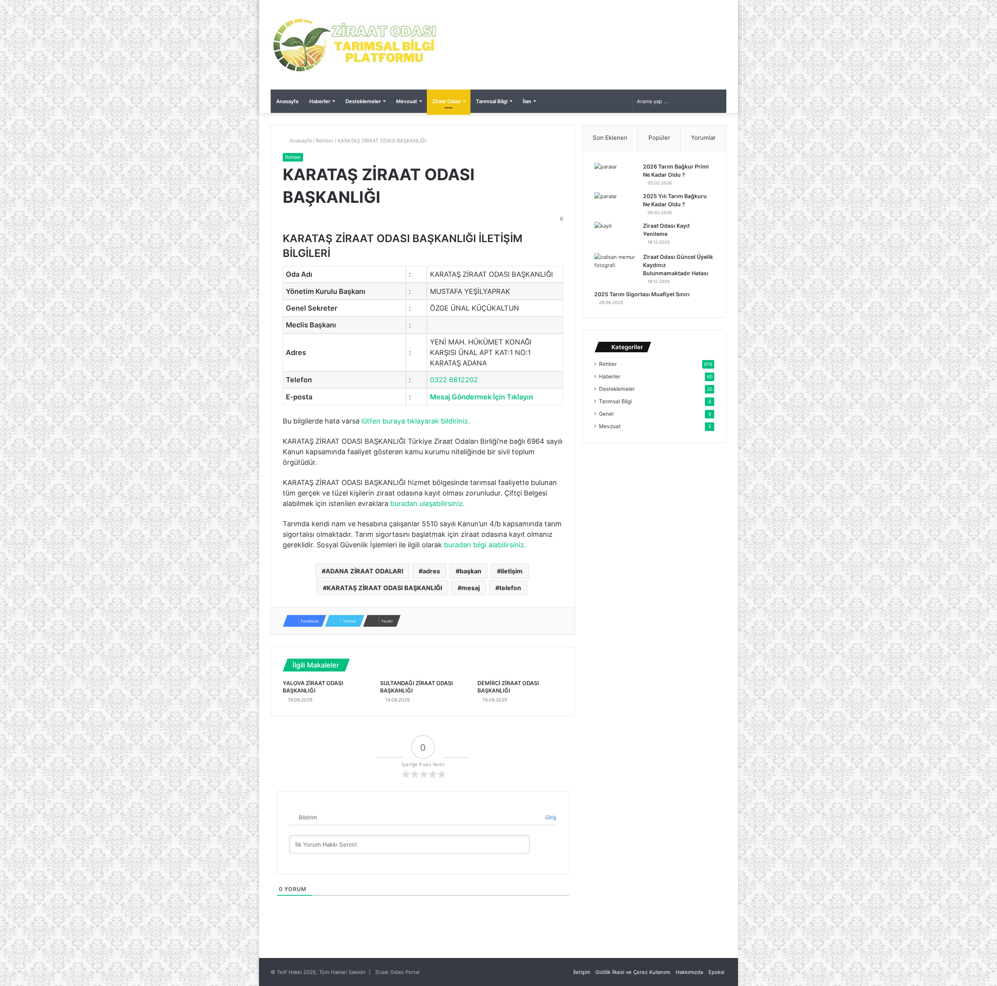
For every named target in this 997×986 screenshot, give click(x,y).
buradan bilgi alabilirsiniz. (485, 545)
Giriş (550, 817)
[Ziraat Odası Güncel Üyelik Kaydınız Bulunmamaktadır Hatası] (615, 267)
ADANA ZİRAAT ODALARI (364, 571)
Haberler (319, 101)
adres (431, 571)
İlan (527, 101)
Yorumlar (703, 137)
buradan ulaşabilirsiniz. (427, 503)
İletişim (581, 972)
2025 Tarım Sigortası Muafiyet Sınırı (642, 294)
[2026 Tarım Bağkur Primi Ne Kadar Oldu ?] (615, 175)
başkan (470, 571)
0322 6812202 (454, 380)
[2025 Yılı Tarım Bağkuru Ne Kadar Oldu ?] (615, 204)
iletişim (512, 571)
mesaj (471, 588)
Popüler (659, 137)
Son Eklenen (610, 137)
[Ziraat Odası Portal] (355, 45)
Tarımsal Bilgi (491, 101)
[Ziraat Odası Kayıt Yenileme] (615, 235)
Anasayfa (287, 101)
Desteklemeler (363, 101)
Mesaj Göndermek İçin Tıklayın (481, 397)
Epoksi (716, 972)
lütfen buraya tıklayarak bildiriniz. (415, 421)
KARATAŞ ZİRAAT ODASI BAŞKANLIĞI (384, 588)
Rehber (324, 140)
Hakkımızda (689, 972)
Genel (606, 414)
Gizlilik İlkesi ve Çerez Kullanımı (632, 972)
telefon (510, 588)
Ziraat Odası (446, 101)
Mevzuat (406, 101)
